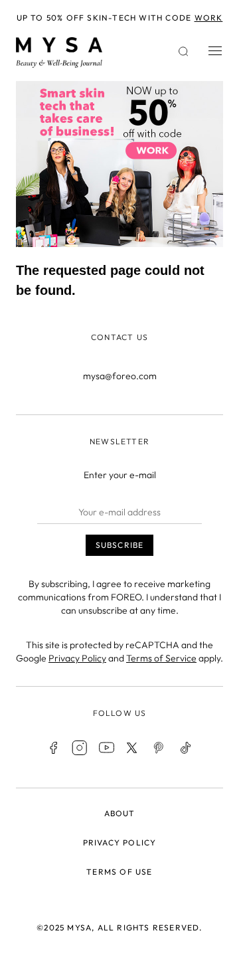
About (119, 813)
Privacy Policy (77, 658)
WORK (209, 18)
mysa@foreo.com (120, 376)
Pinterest (159, 748)
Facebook (53, 748)
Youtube (106, 748)
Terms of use (119, 872)
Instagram (80, 748)
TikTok (186, 748)
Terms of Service (161, 658)
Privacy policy (120, 842)
